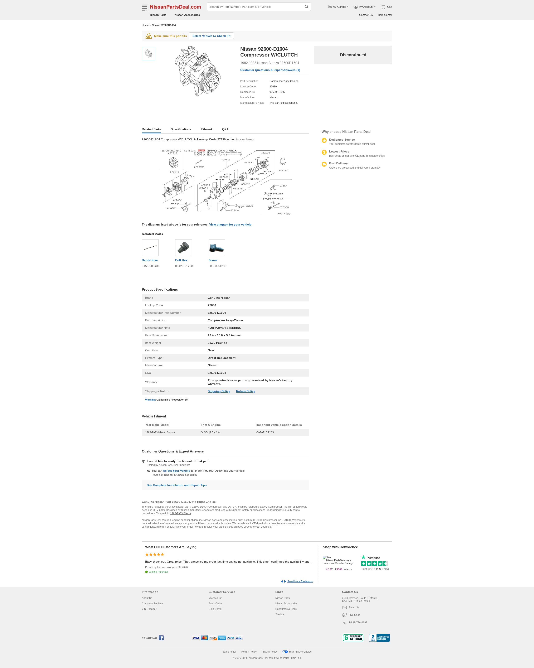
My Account (215, 598)
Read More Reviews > (300, 581)
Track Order (215, 603)
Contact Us (366, 14)
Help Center (385, 14)
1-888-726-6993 (358, 622)
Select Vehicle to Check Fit (211, 36)
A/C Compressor (272, 506)
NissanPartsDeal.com (154, 520)
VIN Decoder (149, 609)
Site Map (280, 614)
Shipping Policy (219, 391)
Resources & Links (286, 609)
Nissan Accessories (187, 14)
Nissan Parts (158, 14)
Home (145, 25)
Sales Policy (229, 651)
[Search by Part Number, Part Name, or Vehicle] (306, 6)
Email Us (354, 607)
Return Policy (245, 391)
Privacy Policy (269, 651)
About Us (147, 598)
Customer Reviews (152, 603)
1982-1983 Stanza (180, 513)
